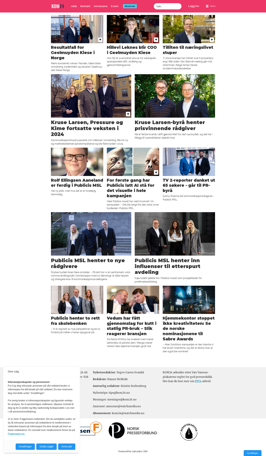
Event (115, 6)
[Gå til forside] (58, 6)
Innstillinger (252, 453)
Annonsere (101, 6)
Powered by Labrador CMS (133, 451)
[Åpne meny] (211, 6)
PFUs (198, 381)
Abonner (130, 6)
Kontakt (85, 6)
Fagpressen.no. (16, 433)
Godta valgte (46, 446)
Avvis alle (66, 446)
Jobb (74, 6)
